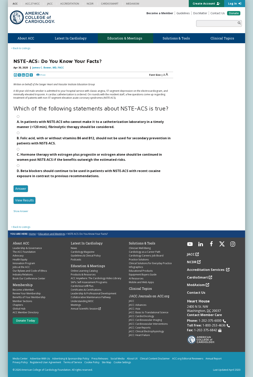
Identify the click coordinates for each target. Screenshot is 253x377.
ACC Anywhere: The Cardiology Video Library (96, 278)
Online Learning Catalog (84, 270)
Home (32, 234)
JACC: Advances (137, 305)
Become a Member (23, 289)
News (74, 248)
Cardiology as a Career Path (144, 252)
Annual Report (214, 358)
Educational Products (141, 270)
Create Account (204, 3)
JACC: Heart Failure (139, 335)
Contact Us (196, 292)
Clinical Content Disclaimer (155, 358)
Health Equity (20, 259)
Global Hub (19, 308)
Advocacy (18, 255)
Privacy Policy (20, 362)
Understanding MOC (82, 301)
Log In (233, 3)
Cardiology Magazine (82, 252)
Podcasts (76, 259)
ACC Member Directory (26, 312)
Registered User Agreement (45, 362)
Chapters (18, 305)
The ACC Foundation (24, 252)
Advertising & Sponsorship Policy (70, 358)
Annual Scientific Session (84, 308)
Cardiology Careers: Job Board (146, 255)
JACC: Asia (134, 308)
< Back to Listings (20, 48)
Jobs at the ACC (21, 267)
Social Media (117, 358)
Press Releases (100, 358)
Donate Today (25, 320)
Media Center (20, 358)
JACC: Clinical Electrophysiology (146, 331)
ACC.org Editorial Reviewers (187, 358)
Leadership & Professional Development (93, 293)
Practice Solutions (139, 259)
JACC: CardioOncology (141, 316)
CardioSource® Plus (82, 286)
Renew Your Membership (27, 293)
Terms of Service (72, 362)
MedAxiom (196, 285)
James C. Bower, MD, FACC (48, 67)
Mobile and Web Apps (141, 282)
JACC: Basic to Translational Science (148, 312)
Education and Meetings (51, 234)
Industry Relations (23, 274)
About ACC (21, 243)
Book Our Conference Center (29, 278)
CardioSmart (197, 277)
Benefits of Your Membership (29, 297)
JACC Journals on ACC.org (149, 296)
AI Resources (136, 278)
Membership (23, 285)
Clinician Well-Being (140, 248)
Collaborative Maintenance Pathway (91, 297)
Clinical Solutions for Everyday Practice (150, 263)
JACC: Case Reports (139, 327)
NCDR (191, 262)
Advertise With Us (40, 358)
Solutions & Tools (142, 243)
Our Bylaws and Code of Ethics (30, 270)
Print (42, 74)
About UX (132, 358)
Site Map (106, 362)
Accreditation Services (206, 269)
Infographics (136, 267)
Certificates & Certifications (86, 289)
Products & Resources (83, 274)
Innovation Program (24, 263)
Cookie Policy (91, 362)
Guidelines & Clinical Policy (86, 255)
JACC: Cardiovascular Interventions (148, 324)
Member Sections (22, 301)
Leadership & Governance (27, 248)
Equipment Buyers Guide (143, 274)
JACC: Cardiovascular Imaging (145, 320)
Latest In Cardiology (87, 243)
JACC (131, 301)
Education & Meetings (88, 266)
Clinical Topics (140, 289)
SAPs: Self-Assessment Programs (89, 282)
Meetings (76, 305)
